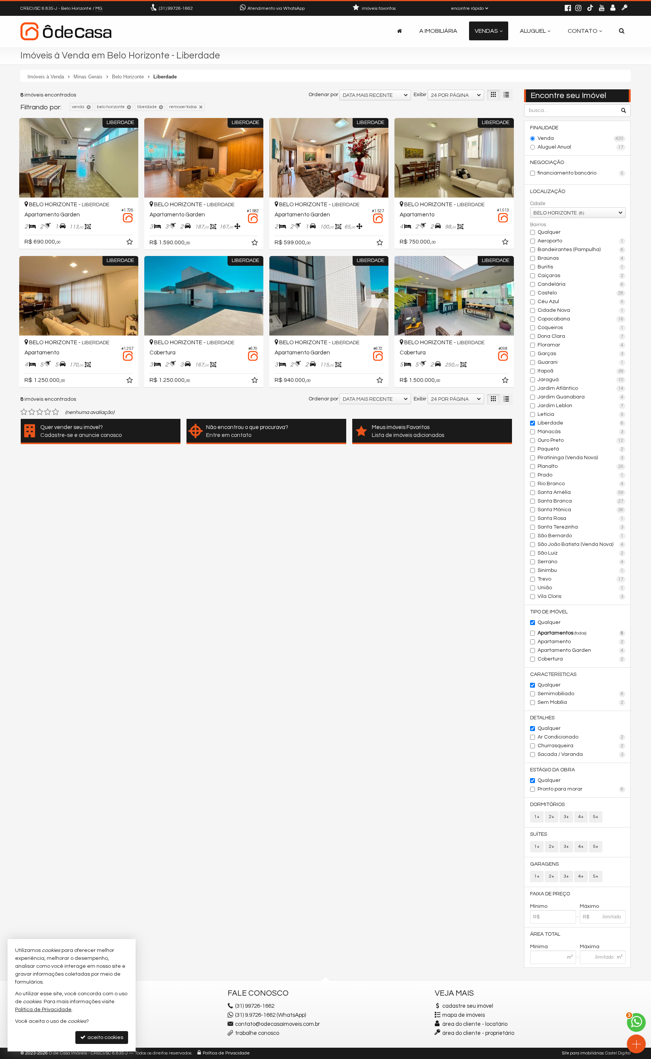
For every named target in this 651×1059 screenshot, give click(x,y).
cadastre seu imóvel (467, 1006)
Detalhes (542, 717)
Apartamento (581, 641)
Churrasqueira (581, 745)
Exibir (420, 94)
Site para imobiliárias (583, 1053)
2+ (551, 816)
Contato (583, 31)
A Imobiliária (438, 31)
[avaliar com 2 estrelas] (31, 412)
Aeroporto (581, 241)
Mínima (539, 946)
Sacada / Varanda (581, 754)
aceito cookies (104, 1037)
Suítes (538, 834)
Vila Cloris (581, 596)
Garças (581, 353)
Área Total (545, 934)
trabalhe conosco (257, 1033)
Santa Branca (581, 501)
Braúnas (581, 258)
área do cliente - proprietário (477, 1033)
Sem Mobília (581, 702)
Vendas (486, 31)
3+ (566, 816)
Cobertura (581, 659)
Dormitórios (547, 804)
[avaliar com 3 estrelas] (39, 412)
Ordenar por (323, 94)
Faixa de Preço (550, 894)
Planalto (581, 466)
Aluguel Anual (581, 147)
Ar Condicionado (581, 737)
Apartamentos (581, 633)
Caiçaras (581, 275)
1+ (536, 816)
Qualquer (549, 232)
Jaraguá (581, 379)
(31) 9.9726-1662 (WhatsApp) (270, 1015)
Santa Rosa (581, 518)
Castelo (581, 293)
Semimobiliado (581, 693)
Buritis (581, 267)
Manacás (581, 431)
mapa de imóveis (463, 1015)
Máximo (589, 906)
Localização (547, 191)
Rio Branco (581, 483)
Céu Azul (581, 301)
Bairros (538, 224)
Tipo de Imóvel (549, 612)
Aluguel (533, 31)
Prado (581, 475)
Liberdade (581, 423)
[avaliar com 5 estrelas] (55, 412)
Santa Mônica (581, 509)
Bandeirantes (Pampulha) (581, 249)
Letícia (581, 414)
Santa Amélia (581, 492)
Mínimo (538, 906)
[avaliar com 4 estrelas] (47, 412)
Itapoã (581, 371)
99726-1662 (176, 8)
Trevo (581, 579)
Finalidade (544, 127)
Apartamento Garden (581, 650)
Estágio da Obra (552, 769)
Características (553, 674)
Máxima (589, 946)
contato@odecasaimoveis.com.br (277, 1024)
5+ (595, 816)
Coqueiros (581, 327)
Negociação (547, 162)
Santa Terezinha (581, 527)
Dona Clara (581, 336)
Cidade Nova (581, 310)
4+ (581, 816)
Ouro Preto (581, 440)
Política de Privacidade (226, 1053)
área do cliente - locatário (474, 1024)
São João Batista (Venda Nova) (581, 544)
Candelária (581, 284)
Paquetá (581, 449)
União (581, 587)
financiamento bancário (581, 173)
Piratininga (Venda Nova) (581, 457)
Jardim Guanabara (581, 397)
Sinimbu (581, 570)
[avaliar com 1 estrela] (24, 412)
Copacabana (581, 319)
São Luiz (581, 553)
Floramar (581, 345)
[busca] (621, 30)
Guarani (581, 362)
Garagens (544, 864)
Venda (581, 138)
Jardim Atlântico (581, 388)
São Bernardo (581, 535)
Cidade (538, 203)
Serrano (581, 561)
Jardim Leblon (581, 405)
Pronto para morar (581, 789)
